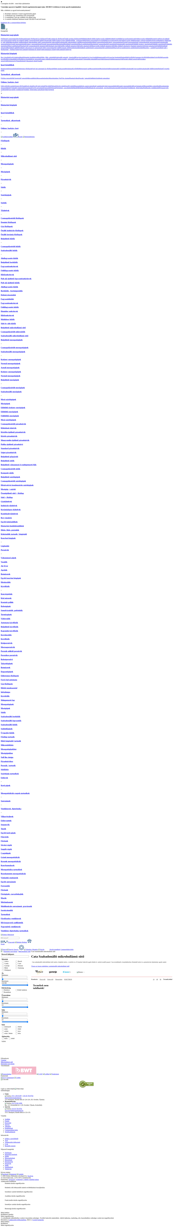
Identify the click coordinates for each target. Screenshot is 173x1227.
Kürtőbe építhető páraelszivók (69, 46)
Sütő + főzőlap (10, 49)
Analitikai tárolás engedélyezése (15, 1196)
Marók (75, 88)
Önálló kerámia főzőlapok (72, 39)
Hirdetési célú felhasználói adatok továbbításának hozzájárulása (25, 1187)
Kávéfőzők (131, 57)
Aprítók (95, 57)
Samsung (21, 968)
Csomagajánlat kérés (66, 949)
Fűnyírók (48, 86)
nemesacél (7, 1027)
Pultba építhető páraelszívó (122, 46)
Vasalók (39, 61)
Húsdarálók (124, 57)
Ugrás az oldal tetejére (8, 1089)
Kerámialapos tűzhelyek (50, 49)
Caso (19, 963)
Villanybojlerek (49, 89)
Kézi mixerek (35, 59)
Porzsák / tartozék (84, 78)
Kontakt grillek (44, 59)
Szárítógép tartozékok (103, 78)
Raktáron (7, 990)
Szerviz (16, 949)
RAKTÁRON (68, 979)
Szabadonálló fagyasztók (133, 69)
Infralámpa (68, 69)
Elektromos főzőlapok (25, 69)
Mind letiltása (5, 1212)
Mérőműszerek (82, 88)
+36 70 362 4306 (16, 1103)
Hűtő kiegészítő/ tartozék (19, 78)
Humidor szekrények (141, 40)
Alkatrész (35, 949)
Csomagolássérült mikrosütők (49, 42)
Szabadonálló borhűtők (118, 69)
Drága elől (50, 979)
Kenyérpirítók (27, 59)
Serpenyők (18, 86)
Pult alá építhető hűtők (21, 40)
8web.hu (30, 1176)
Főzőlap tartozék (6, 78)
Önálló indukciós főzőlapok (55, 39)
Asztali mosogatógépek (18, 44)
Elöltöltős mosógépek (158, 44)
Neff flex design (64, 78)
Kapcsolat (8, 1123)
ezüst (6, 1029)
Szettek (140, 48)
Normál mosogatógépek (130, 42)
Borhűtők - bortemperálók (77, 40)
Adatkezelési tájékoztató (12, 1142)
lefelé (13, 1038)
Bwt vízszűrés (5, 57)
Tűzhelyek (18, 49)
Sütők (159, 46)
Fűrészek (53, 86)
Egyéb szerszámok (38, 88)
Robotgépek (53, 59)
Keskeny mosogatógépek (115, 42)
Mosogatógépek (85, 42)
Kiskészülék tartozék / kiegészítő (65, 57)
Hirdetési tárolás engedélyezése (15, 1183)
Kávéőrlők (75, 69)
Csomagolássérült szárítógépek (103, 48)
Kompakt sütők (65, 48)
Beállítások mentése (7, 1214)
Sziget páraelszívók (151, 46)
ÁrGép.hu (12, 1179)
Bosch (20, 961)
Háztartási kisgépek (11, 1154)
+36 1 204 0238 (16, 1096)
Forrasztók (47, 88)
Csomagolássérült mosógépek (107, 44)
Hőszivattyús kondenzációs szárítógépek (125, 48)
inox (19, 1031)
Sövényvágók (60, 86)
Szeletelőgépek (158, 69)
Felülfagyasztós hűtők (142, 39)
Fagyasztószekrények (128, 39)
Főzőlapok (4, 39)
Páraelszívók (24, 46)
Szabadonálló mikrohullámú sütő (69, 42)
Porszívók (99, 59)
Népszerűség (58, 979)
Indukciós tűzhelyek (36, 49)
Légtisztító (93, 59)
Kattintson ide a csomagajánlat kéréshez (13, 22)
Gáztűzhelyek (26, 49)
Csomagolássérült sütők (52, 48)
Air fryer (90, 57)
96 (160, 979)
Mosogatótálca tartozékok (151, 86)
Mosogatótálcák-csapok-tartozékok (85, 86)
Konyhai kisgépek (81, 57)
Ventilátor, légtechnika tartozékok (33, 89)
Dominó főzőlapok (31, 39)
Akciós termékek (54, 949)
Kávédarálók (11, 59)
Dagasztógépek (13, 69)
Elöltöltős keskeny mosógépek (142, 44)
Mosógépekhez (54, 78)
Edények (3, 86)
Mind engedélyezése (7, 1216)
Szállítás (7, 1119)
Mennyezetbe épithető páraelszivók (102, 46)
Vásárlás (3, 1060)
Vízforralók (86, 59)
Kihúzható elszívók (53, 46)
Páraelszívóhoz (74, 78)
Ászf (6, 1140)
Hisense (20, 966)
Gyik (6, 1144)
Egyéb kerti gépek (39, 86)
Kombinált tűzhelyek (64, 49)
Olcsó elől (42, 979)
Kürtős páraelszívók (85, 46)
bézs (19, 1033)
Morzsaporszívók (117, 59)
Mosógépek (60, 44)
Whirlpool (7, 970)
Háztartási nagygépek (7, 1064)
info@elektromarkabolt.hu (13, 1098)
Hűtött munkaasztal (59, 69)
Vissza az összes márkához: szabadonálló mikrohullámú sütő (50, 966)
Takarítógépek (20, 61)
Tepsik (24, 86)
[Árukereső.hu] (86, 1087)
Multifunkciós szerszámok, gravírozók (99, 88)
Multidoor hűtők (163, 40)
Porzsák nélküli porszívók (131, 59)
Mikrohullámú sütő (15, 42)
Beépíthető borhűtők (115, 39)
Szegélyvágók (69, 86)
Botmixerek (101, 57)
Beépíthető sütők (12, 48)
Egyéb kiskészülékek (16, 57)
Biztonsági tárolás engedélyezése (15, 1208)
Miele (6, 968)
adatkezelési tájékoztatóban (17, 1220)
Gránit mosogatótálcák (111, 86)
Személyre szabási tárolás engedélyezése (17, 1204)
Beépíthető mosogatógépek (98, 42)
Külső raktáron (22, 990)
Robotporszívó (11, 61)
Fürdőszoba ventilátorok (150, 88)
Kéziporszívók (107, 59)
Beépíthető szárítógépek (85, 48)
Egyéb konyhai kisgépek (112, 57)
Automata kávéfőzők (141, 57)
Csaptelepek (100, 86)
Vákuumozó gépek (31, 61)
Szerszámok (28, 88)
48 (157, 979)
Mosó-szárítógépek (84, 44)
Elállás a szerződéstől (11, 1139)
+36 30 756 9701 (16, 1109)
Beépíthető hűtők (89, 39)
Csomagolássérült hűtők (35, 40)
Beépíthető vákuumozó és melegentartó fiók (31, 48)
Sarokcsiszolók (115, 88)
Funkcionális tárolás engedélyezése (16, 1200)
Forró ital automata (38, 69)
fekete (20, 1027)
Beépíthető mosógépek (71, 44)
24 (153, 979)
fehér (19, 1029)
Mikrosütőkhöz (32, 78)
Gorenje (6, 966)
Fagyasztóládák (102, 40)
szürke (6, 1031)
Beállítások (4, 1223)
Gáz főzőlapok (42, 39)
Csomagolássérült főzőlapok (16, 39)
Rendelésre (7, 992)
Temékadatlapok (10, 1132)
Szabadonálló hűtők (49, 40)
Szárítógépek (74, 48)
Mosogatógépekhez (43, 78)
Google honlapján (38, 1220)
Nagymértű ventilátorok (15, 89)
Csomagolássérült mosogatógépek (148, 42)
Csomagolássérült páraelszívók (37, 46)
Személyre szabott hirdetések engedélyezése (19, 1192)
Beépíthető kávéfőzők (155, 57)
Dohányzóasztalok (91, 40)
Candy (6, 963)
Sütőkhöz (93, 78)
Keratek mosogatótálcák (125, 86)
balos (6, 1038)
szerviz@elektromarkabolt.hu (14, 1110)
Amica (6, 961)
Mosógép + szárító (149, 48)
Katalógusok (9, 1128)
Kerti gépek (29, 86)
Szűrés (4, 1041)
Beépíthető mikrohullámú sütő (30, 42)
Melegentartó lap (84, 69)
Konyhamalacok (138, 86)
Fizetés (7, 1121)
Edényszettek (10, 86)
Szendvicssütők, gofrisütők (65, 59)
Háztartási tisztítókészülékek (32, 57)
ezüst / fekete (8, 1033)
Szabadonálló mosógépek (124, 44)
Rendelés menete (10, 1146)
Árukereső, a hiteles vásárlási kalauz (27, 1179)
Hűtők (82, 39)
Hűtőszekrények (154, 39)
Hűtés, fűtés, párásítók (48, 57)
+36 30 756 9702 (27, 1096)
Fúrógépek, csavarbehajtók (64, 88)
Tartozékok (123, 88)
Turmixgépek (78, 59)
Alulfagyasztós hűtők (102, 39)
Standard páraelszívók (138, 46)
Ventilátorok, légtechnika (135, 88)
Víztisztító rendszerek (17, 88)
